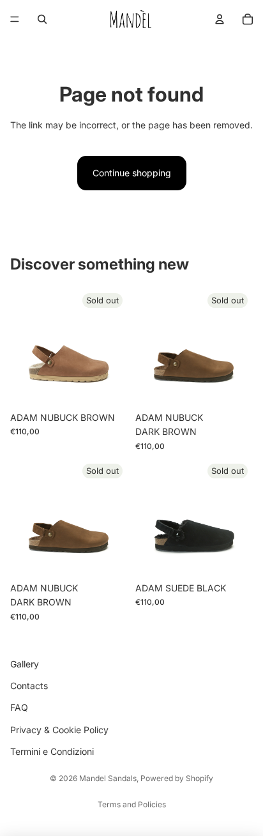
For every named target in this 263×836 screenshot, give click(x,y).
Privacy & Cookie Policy (59, 729)
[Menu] (14, 19)
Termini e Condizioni (52, 751)
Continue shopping (132, 172)
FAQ (19, 708)
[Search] (42, 19)
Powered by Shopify (176, 778)
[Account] (220, 19)
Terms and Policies (132, 804)
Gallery (24, 663)
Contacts (29, 685)
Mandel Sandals (108, 778)
